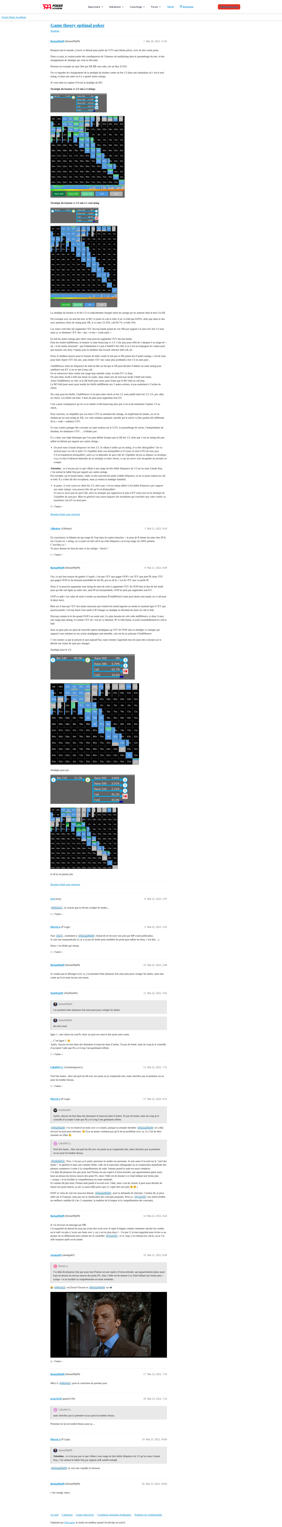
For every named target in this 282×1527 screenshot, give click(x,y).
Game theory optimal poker (77, 25)
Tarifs (170, 6)
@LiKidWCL (58, 1161)
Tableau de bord (229, 6)
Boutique (188, 6)
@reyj (59, 936)
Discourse (69, 1522)
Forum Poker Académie (14, 17)
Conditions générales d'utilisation (114, 1514)
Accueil (54, 1514)
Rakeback (115, 6)
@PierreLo (56, 907)
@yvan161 (140, 1197)
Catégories (67, 1514)
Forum (154, 6)
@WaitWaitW (58, 1127)
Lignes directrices (85, 1514)
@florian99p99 (86, 936)
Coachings (136, 6)
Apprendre (94, 6)
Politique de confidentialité (148, 1514)
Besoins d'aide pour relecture (65, 514)
